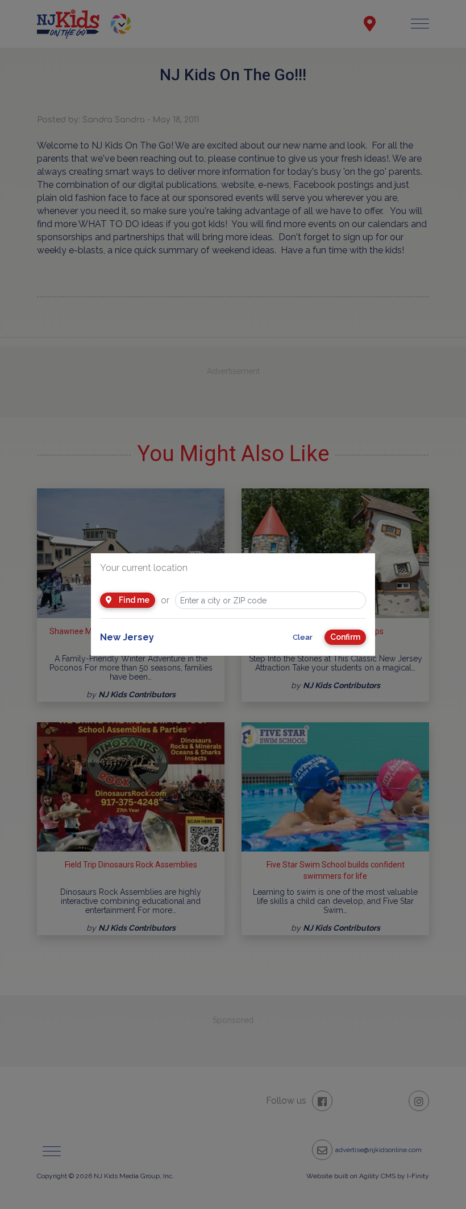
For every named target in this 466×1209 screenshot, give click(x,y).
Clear (303, 637)
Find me (133, 599)
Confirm (345, 636)
